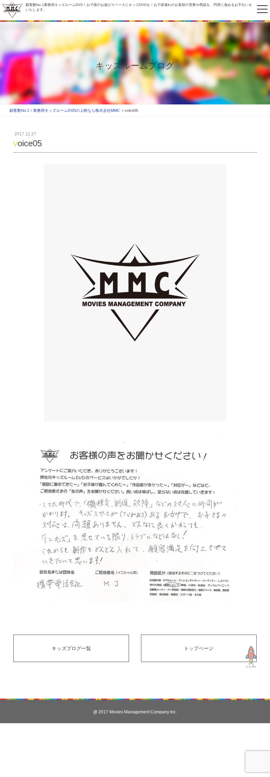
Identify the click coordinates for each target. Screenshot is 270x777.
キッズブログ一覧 (71, 648)
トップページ (198, 648)
